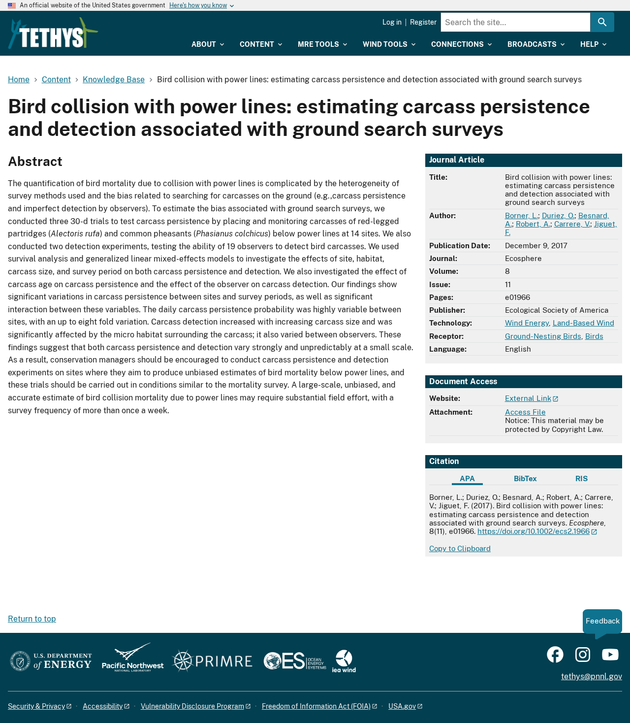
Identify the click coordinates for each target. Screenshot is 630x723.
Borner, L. (521, 215)
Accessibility (103, 706)
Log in (392, 22)
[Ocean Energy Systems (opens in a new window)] (295, 662)
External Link (528, 398)
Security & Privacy (36, 706)
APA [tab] (467, 478)
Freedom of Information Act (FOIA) (316, 706)
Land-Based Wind (583, 323)
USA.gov (402, 706)
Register (423, 22)
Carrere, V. (572, 224)
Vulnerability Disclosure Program (192, 706)
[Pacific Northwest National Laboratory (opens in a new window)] (129, 661)
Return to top (32, 619)
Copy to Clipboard (460, 548)
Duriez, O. (558, 215)
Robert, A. (533, 224)
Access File (525, 412)
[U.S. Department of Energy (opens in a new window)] (51, 662)
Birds (594, 336)
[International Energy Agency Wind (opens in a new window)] (344, 662)
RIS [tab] (581, 478)
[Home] (53, 33)
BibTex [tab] (525, 478)
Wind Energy (527, 323)
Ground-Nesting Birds (543, 336)
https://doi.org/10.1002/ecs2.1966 (533, 531)
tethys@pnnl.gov (591, 676)
